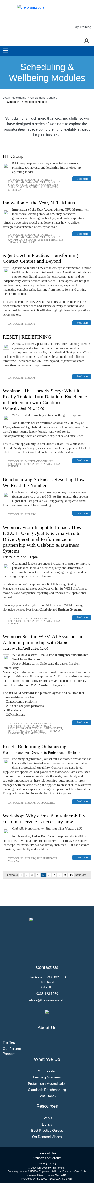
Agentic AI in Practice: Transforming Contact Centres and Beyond (40, 258)
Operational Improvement (43, 728)
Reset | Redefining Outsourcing (34, 746)
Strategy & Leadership (24, 184)
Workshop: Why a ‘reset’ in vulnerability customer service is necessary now (44, 818)
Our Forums (12, 1049)
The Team (10, 1042)
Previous (12, 875)
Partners (9, 1054)
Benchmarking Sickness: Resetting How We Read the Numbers (44, 482)
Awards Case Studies (22, 239)
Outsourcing (46, 802)
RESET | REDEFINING (27, 337)
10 (71, 875)
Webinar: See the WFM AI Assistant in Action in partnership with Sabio (42, 639)
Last (84, 875)
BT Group (13, 156)
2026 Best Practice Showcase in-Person (33, 188)
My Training (82, 27)
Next (78, 875)
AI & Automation (35, 733)
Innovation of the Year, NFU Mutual (39, 202)
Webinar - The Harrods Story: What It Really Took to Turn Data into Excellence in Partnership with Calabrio (45, 396)
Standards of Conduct (47, 1158)
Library (30, 179)
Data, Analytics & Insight (43, 182)
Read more (82, 178)
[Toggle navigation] (5, 50)
